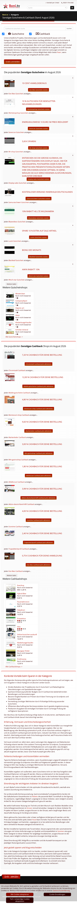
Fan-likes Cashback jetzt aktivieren (38, 565)
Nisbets (35, 796)
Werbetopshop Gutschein (18, 113)
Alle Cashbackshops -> (14, 667)
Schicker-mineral (21, 330)
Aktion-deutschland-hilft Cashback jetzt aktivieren (38, 498)
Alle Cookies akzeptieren (20, 894)
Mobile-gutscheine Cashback (19, 393)
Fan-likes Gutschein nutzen (38, 90)
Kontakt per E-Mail (53, 3)
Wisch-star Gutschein (17, 280)
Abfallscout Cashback (17, 482)
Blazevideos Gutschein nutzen (38, 218)
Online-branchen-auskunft (27, 634)
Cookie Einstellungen (57, 894)
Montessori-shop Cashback (19, 415)
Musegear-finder (23, 651)
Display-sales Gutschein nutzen (38, 179)
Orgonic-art (19, 308)
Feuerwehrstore (23, 602)
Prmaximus (21, 618)
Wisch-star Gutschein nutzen (38, 276)
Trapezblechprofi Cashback (19, 549)
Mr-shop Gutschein (16, 152)
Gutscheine (17, 33)
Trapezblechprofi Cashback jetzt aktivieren (38, 542)
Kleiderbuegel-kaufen (23, 322)
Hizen (17, 315)
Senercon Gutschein (16, 132)
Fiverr (59, 52)
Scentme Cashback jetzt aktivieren (38, 520)
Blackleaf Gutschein (16, 260)
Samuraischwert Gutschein (19, 202)
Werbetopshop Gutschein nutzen (38, 109)
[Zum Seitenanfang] (73, 901)
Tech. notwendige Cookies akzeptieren (20, 900)
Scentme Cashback (16, 526)
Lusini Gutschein (15, 241)
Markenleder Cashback (17, 437)
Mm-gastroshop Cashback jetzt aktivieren (38, 453)
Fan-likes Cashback (16, 571)
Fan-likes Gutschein (16, 94)
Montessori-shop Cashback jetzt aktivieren (38, 409)
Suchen (69, 28)
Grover (29, 808)
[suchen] (66, 7)
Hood (34, 820)
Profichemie (21, 659)
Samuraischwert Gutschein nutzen (38, 198)
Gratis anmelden (13, 61)
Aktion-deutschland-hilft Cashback (21, 504)
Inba (18, 627)
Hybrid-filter (21, 593)
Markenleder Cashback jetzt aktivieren (38, 431)
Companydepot (21, 301)
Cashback (44, 33)
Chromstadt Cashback (17, 370)
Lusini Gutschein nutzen (38, 237)
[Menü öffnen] (72, 7)
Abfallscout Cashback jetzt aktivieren (38, 475)
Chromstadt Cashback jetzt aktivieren (38, 364)
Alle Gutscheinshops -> (14, 337)
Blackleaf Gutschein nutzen (38, 257)
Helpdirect (21, 610)
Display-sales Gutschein (18, 183)
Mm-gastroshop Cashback (18, 460)
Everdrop (20, 585)
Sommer (61, 831)
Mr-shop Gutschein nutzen (38, 148)
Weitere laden (11, 284)
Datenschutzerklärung (61, 890)
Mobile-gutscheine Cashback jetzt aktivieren (38, 386)
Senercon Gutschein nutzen (38, 128)
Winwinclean (20, 293)
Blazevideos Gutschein (17, 222)
